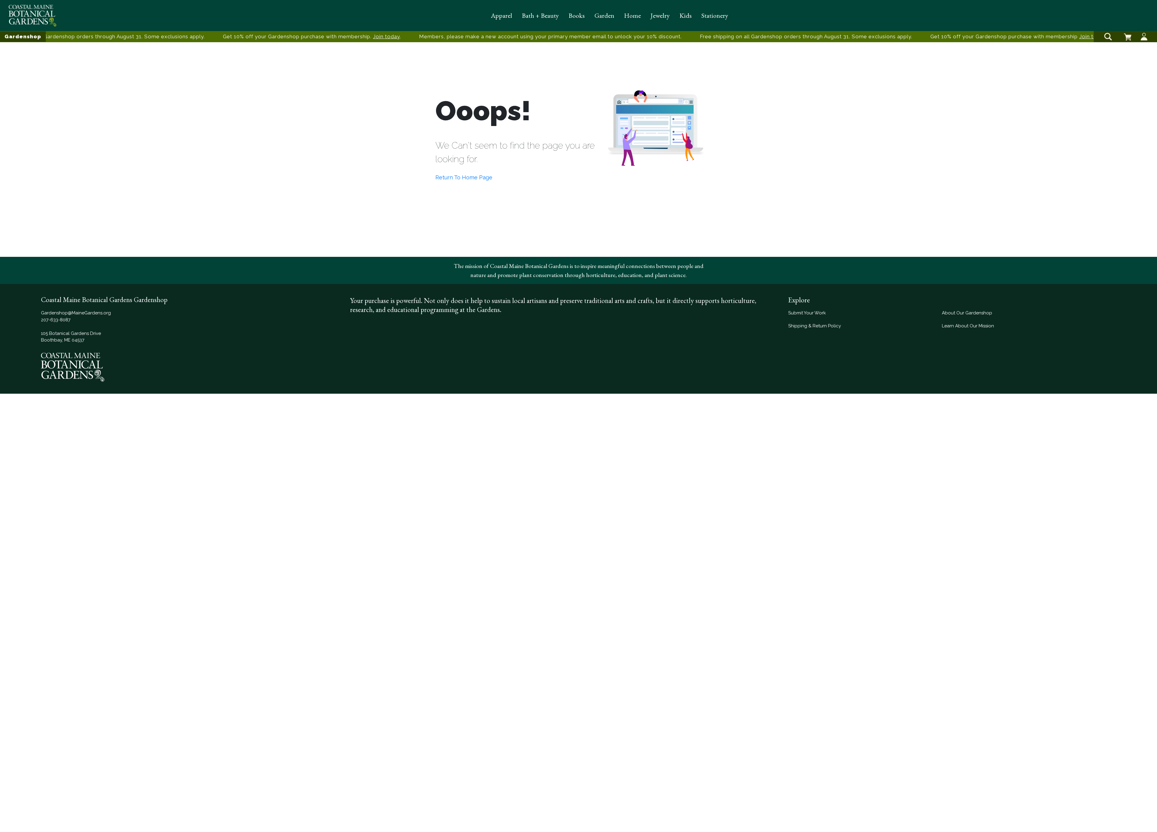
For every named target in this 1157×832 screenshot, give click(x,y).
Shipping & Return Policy (814, 326)
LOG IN (1144, 31)
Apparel (501, 15)
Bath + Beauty (540, 15)
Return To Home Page (463, 177)
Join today (379, 36)
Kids (685, 15)
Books (577, 15)
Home (632, 15)
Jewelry (660, 15)
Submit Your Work (807, 313)
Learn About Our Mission (968, 326)
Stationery (714, 15)
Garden (604, 15)
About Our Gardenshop (967, 313)
